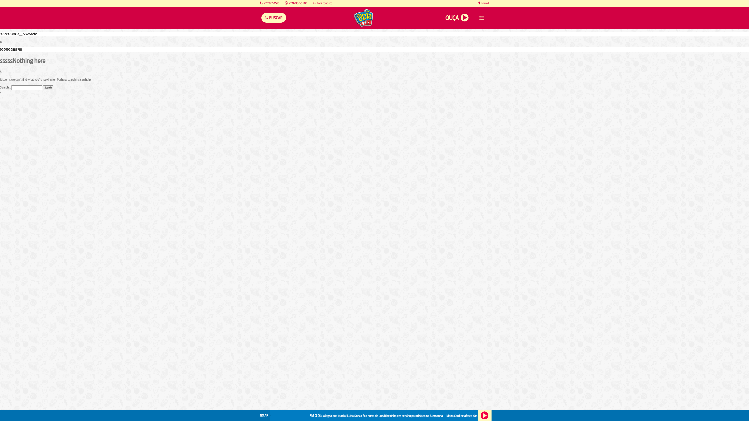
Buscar (275, 17)
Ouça (452, 17)
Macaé (485, 3)
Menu (482, 18)
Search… (5, 87)
